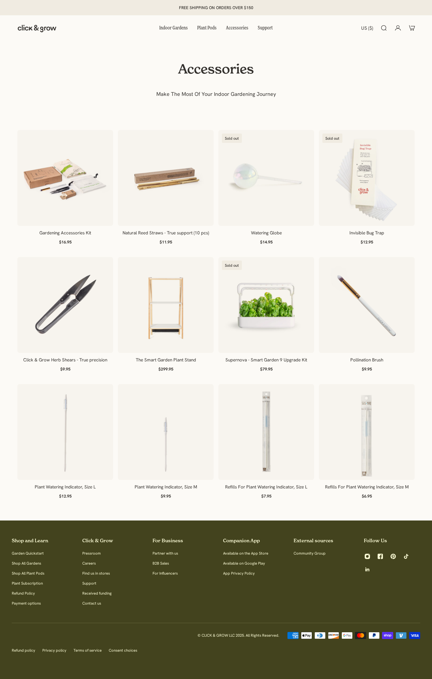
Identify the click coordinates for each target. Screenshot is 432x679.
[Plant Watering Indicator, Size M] (166, 432)
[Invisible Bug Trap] (367, 178)
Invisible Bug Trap (366, 233)
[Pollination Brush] (367, 305)
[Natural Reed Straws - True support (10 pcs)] (166, 178)
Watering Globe (266, 233)
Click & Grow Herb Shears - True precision (65, 360)
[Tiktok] (406, 556)
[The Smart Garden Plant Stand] (166, 305)
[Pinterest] (393, 556)
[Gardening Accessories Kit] (65, 178)
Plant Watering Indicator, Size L (65, 487)
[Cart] (412, 27)
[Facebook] (380, 556)
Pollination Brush (366, 360)
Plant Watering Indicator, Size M (166, 487)
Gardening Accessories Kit (65, 233)
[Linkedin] (367, 569)
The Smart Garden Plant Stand (166, 360)
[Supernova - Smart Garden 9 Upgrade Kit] (266, 305)
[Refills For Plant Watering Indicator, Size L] (266, 432)
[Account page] (398, 27)
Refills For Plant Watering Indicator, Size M (367, 487)
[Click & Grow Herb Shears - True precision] (65, 305)
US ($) (367, 28)
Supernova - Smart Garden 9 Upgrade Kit (266, 360)
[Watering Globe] (266, 178)
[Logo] (37, 28)
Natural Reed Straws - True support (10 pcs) (166, 233)
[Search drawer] (384, 27)
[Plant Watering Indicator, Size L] (65, 432)
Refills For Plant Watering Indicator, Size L (266, 487)
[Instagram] (367, 556)
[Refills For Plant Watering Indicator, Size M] (367, 432)
